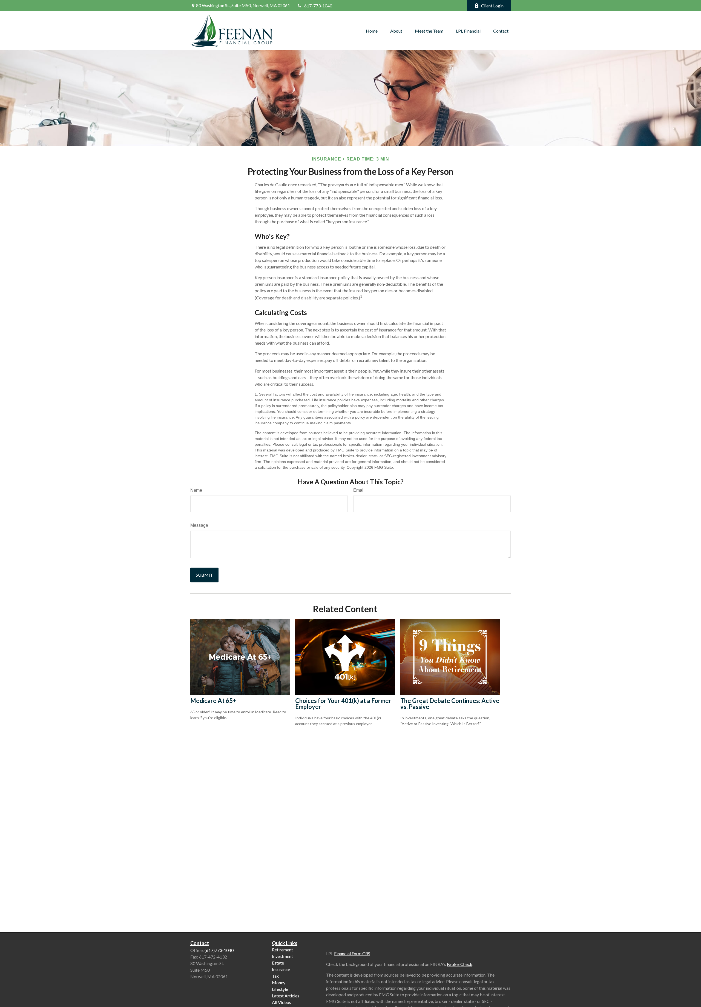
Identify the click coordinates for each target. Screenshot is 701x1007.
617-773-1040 (318, 5)
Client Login (492, 5)
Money (278, 982)
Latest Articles (285, 995)
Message (199, 525)
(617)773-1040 (219, 950)
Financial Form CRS (352, 953)
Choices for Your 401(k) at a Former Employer (343, 703)
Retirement (282, 949)
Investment (282, 956)
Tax (275, 976)
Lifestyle (280, 989)
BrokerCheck (459, 964)
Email (358, 490)
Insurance (281, 969)
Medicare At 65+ (213, 700)
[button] (372, 30)
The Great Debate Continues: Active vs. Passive (449, 703)
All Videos (281, 1002)
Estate (278, 962)
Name (196, 490)
